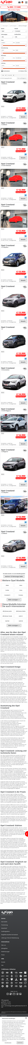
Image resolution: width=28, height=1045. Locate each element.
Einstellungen (8, 1042)
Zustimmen (20, 1042)
